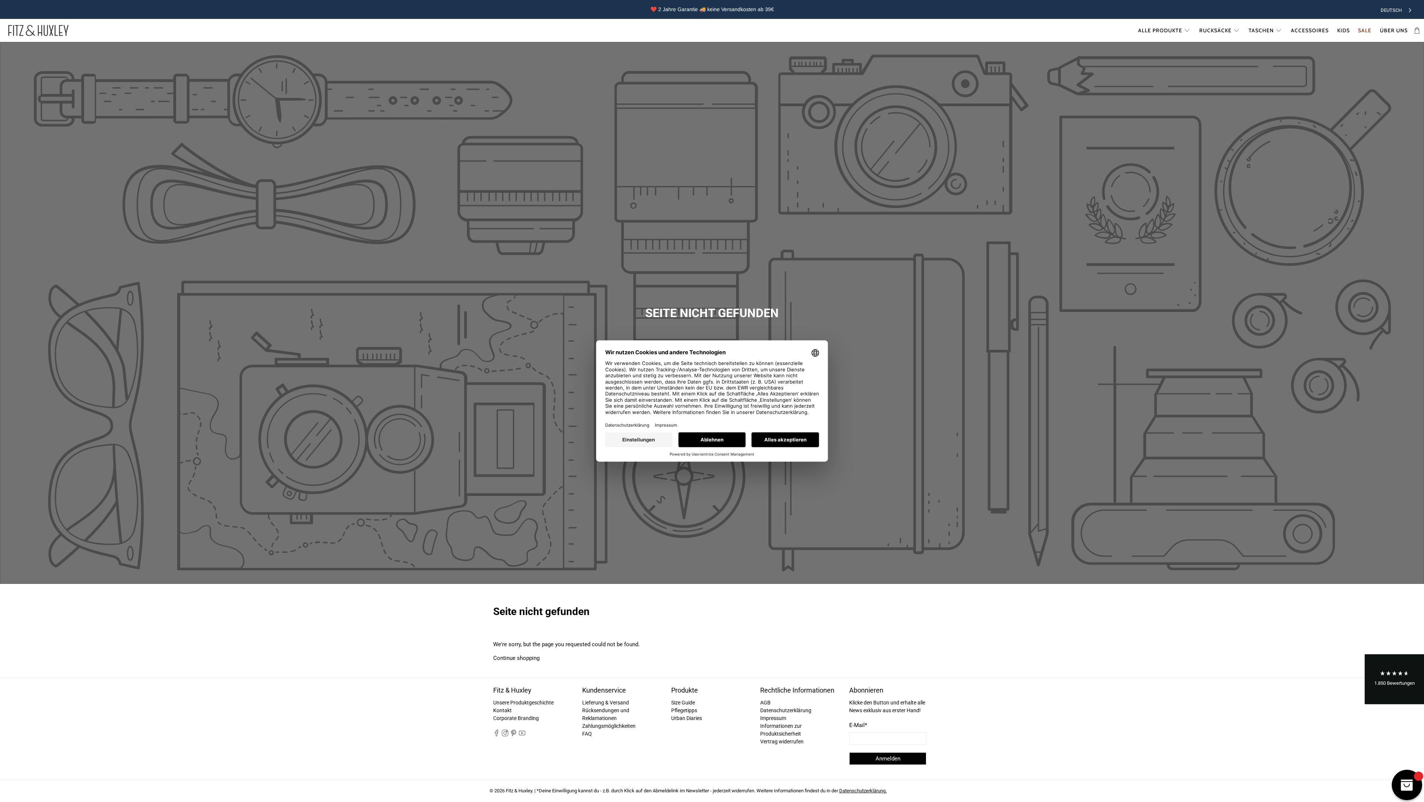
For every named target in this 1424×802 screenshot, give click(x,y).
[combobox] (1397, 9)
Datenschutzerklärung (785, 710)
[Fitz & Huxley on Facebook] (496, 734)
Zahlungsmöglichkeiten (609, 726)
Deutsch (1391, 10)
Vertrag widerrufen (782, 742)
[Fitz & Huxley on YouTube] (522, 734)
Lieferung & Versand (605, 703)
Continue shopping (516, 658)
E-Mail (858, 725)
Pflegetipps (684, 710)
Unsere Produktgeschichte (523, 703)
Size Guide (683, 703)
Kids (1343, 30)
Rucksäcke (1215, 30)
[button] (1394, 679)
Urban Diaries (686, 718)
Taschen (1261, 30)
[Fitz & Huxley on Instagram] (505, 734)
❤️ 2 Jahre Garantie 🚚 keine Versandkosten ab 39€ (712, 9)
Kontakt (502, 710)
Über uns (1394, 30)
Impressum (773, 718)
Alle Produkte (1160, 30)
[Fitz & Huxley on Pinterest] (513, 734)
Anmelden (888, 758)
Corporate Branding (516, 718)
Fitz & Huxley (519, 790)
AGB (765, 703)
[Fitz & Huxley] (38, 30)
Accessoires (1310, 30)
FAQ (587, 734)
